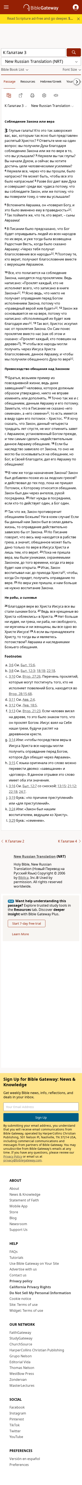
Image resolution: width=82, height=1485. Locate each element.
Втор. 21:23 (31, 711)
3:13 (12, 711)
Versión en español (24, 1458)
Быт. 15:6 (28, 665)
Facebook (17, 1407)
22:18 (51, 670)
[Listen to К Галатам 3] (56, 95)
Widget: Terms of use (26, 1310)
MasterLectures (21, 1385)
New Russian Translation (35, 856)
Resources (27, 81)
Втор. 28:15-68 (20, 693)
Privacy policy (20, 1281)
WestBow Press (21, 1373)
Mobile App (18, 1206)
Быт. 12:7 (29, 786)
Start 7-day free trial (26, 923)
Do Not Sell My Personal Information (40, 1293)
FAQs (13, 1251)
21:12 (71, 786)
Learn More (20, 934)
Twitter (15, 1431)
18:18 (41, 670)
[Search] (74, 52)
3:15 (12, 763)
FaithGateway (20, 1332)
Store (13, 1212)
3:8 (11, 670)
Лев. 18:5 (29, 705)
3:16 (12, 786)
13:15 (61, 786)
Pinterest (16, 1419)
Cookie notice (20, 1298)
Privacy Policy (12, 1156)
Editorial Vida (19, 1362)
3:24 (12, 809)
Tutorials (16, 1257)
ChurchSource (20, 1344)
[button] (76, 7)
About (14, 1188)
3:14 (12, 739)
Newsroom (18, 1224)
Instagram (17, 1413)
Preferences (19, 1464)
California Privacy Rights (30, 1287)
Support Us (18, 1229)
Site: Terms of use (23, 1304)
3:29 (12, 820)
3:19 (12, 797)
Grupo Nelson (20, 1356)
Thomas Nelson (21, 1367)
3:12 (12, 705)
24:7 (22, 791)
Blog (13, 1218)
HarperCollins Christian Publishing (36, 1350)
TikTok (14, 1425)
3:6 (11, 665)
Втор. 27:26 (31, 676)
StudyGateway (20, 1338)
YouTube (16, 1436)
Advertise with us (23, 1269)
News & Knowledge (24, 1194)
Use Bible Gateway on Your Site (34, 1263)
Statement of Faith (24, 1200)
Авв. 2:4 (28, 699)
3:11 (12, 699)
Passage (9, 81)
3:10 (12, 676)
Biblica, (23, 877)
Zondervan (18, 1379)
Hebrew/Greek (50, 81)
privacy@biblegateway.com (22, 1160)
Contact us (17, 1275)
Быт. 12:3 (28, 670)
